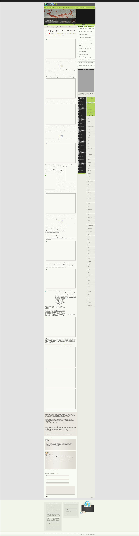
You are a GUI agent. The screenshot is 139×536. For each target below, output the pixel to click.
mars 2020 (80, 106)
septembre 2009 (81, 145)
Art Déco (89, 146)
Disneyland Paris (90, 181)
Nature (67, 7)
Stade (88, 143)
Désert (89, 242)
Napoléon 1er (90, 231)
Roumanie (61, 26)
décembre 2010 (81, 121)
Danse (88, 207)
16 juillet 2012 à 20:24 (49, 454)
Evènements (58, 7)
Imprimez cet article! (65, 416)
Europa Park (89, 182)
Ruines (64, 26)
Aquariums (89, 171)
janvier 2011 (81, 120)
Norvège (89, 288)
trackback (54, 416)
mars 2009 (80, 154)
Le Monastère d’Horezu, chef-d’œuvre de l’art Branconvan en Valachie (59, 419)
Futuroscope (89, 184)
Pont (88, 140)
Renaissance (89, 162)
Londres (89, 275)
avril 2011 (80, 115)
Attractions (52, 7)
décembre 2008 (81, 159)
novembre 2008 (81, 161)
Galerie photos (90, 109)
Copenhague (89, 263)
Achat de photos (90, 98)
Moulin (89, 137)
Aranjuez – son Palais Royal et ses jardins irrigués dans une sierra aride (59, 434)
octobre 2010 (81, 124)
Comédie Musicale (90, 300)
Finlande (89, 267)
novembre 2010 (81, 123)
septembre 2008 (81, 164)
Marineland (89, 173)
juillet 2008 (80, 165)
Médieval (89, 159)
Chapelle (89, 129)
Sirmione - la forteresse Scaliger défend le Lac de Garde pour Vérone (87, 51)
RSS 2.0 (70, 415)
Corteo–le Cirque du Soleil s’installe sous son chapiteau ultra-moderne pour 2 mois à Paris (86, 47)
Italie (88, 283)
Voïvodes (66, 26)
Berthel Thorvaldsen (91, 222)
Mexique (89, 286)
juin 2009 (80, 150)
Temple (89, 135)
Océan (89, 250)
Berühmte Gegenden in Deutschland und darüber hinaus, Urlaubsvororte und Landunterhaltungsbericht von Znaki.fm (86, 33)
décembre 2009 (81, 140)
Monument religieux (91, 126)
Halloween (89, 198)
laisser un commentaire (48, 416)
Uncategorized (79, 7)
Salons (89, 215)
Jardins (89, 124)
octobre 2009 (81, 143)
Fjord (88, 245)
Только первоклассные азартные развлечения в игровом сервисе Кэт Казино (86, 37)
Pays (71, 7)
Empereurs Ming (90, 225)
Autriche (89, 256)
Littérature (89, 212)
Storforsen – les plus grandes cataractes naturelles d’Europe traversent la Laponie (86, 63)
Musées (89, 178)
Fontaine (89, 121)
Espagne (89, 266)
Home (45, 533)
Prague (89, 289)
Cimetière (89, 130)
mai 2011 (80, 113)
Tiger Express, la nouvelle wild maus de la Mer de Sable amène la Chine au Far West (87, 57)
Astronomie (89, 192)
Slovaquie (89, 292)
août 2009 (80, 146)
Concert (89, 206)
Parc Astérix (89, 185)
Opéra (88, 138)
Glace (88, 247)
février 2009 (81, 156)
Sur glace (89, 303)
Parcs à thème (90, 179)
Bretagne (89, 270)
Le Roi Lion (89, 302)
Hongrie (89, 278)
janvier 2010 (81, 139)
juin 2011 (80, 112)
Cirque (89, 299)
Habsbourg (89, 230)
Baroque (89, 149)
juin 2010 (80, 131)
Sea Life (89, 174)
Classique (89, 152)
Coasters (89, 176)
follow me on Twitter (83, 512)
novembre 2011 (81, 107)
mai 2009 (80, 151)
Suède (88, 294)
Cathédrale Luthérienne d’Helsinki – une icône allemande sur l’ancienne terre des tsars (87, 66)
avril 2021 (80, 101)
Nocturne (89, 214)
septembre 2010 (81, 126)
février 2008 (81, 170)
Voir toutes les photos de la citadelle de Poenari (53, 344)
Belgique (89, 258)
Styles (88, 145)
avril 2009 (80, 153)
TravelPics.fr (51, 26)
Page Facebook (90, 110)
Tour (88, 167)
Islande (89, 281)
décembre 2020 (81, 102)
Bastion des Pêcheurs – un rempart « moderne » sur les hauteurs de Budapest (60, 426)
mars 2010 (80, 135)
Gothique (89, 157)
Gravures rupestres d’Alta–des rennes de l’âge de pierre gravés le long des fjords (58, 19)
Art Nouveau (90, 148)
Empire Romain (90, 226)
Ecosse (89, 264)
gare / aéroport (90, 123)
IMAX (89, 204)
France (89, 269)
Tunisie (89, 296)
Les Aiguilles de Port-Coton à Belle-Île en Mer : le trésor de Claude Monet (87, 54)
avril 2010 (80, 134)
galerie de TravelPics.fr (68, 344)
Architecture (46, 7)
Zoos (88, 187)
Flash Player (85, 94)
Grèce (88, 277)
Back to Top (92, 497)
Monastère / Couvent (91, 134)
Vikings (89, 234)
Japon (88, 285)
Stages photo (90, 104)
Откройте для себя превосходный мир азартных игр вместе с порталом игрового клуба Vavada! (86, 41)
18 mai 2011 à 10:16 (48, 442)
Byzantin (89, 151)
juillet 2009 (80, 148)
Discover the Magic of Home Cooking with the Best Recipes (86, 29)
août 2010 (80, 128)
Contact (89, 101)
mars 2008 (80, 169)
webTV (89, 106)
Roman (89, 165)
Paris (88, 272)
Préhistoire (89, 233)
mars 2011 (80, 117)
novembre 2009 (81, 142)
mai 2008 (80, 167)
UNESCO (84, 7)
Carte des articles (90, 100)
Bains (88, 118)
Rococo (89, 163)
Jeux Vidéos (89, 211)
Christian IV (89, 223)
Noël (88, 200)
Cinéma (89, 203)
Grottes (89, 248)
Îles (88, 239)
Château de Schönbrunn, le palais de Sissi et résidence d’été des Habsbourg (60, 430)
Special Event (90, 217)
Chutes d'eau (89, 241)
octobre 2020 (81, 104)
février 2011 (81, 118)
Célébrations (89, 193)
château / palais (69, 26)
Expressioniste (90, 156)
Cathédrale (89, 127)
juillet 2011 (80, 110)
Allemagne (89, 255)
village (89, 168)
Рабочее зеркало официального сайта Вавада (85, 44)
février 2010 (81, 137)
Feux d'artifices (90, 209)
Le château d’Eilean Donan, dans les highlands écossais (56, 422)
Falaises (89, 244)
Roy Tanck (89, 93)
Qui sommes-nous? (90, 103)
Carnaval (89, 196)
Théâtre (74, 7)
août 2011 (80, 109)
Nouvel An (89, 201)
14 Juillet (89, 195)
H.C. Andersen (90, 228)
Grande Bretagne (90, 274)
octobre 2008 (81, 162)
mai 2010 (80, 132)
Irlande (89, 280)
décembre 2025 (81, 99)
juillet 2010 (80, 129)
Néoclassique (90, 160)
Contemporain (90, 154)
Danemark (89, 261)
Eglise (89, 132)
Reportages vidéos (90, 112)
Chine (88, 259)
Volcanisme (89, 252)
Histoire (63, 7)
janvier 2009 (81, 157)
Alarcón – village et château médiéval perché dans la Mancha (57, 429)
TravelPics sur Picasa (91, 113)
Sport (88, 218)
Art (88, 190)
